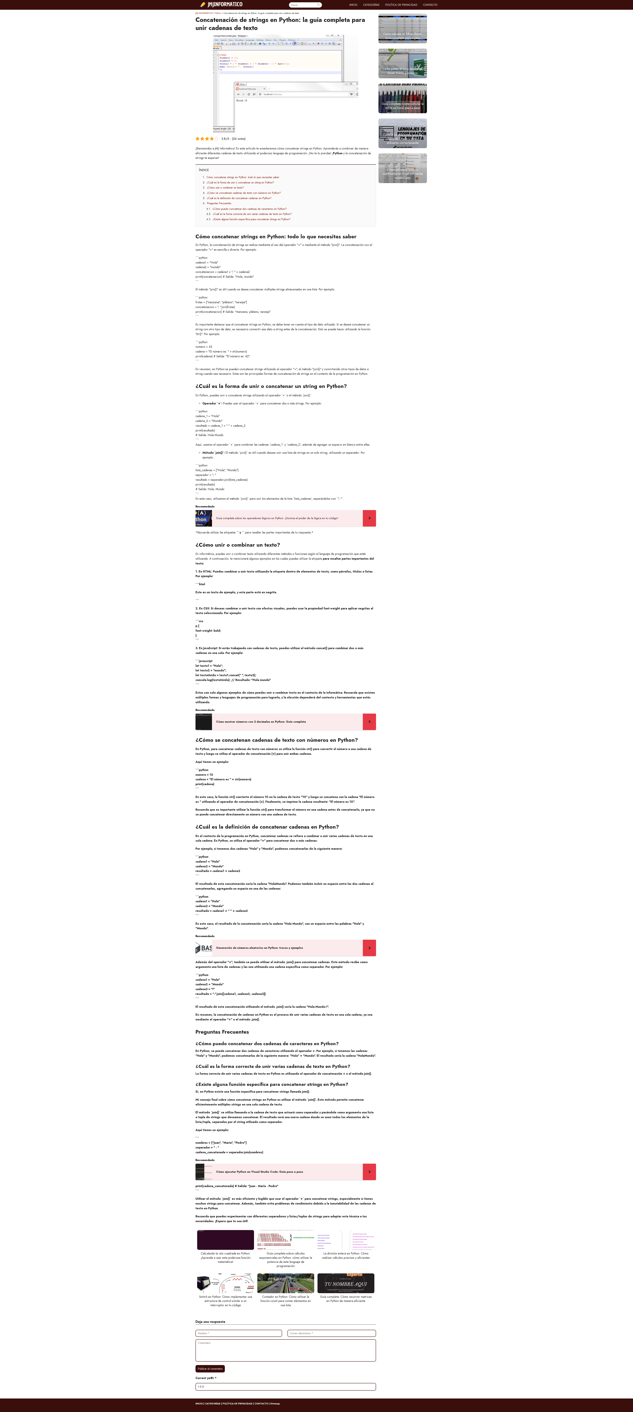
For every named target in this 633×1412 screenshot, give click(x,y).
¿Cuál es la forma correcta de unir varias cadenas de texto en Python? (252, 214)
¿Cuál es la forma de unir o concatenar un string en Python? (240, 182)
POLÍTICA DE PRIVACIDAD (401, 5)
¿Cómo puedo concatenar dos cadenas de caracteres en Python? (249, 209)
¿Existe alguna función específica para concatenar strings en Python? (251, 219)
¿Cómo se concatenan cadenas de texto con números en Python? (244, 193)
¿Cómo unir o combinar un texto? (225, 188)
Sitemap (275, 1403)
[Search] (318, 5)
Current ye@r (206, 1378)
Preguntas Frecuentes (219, 203)
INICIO (353, 5)
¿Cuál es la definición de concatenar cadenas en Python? (239, 198)
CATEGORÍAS (371, 5)
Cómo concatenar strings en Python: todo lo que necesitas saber (243, 177)
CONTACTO (430, 5)
